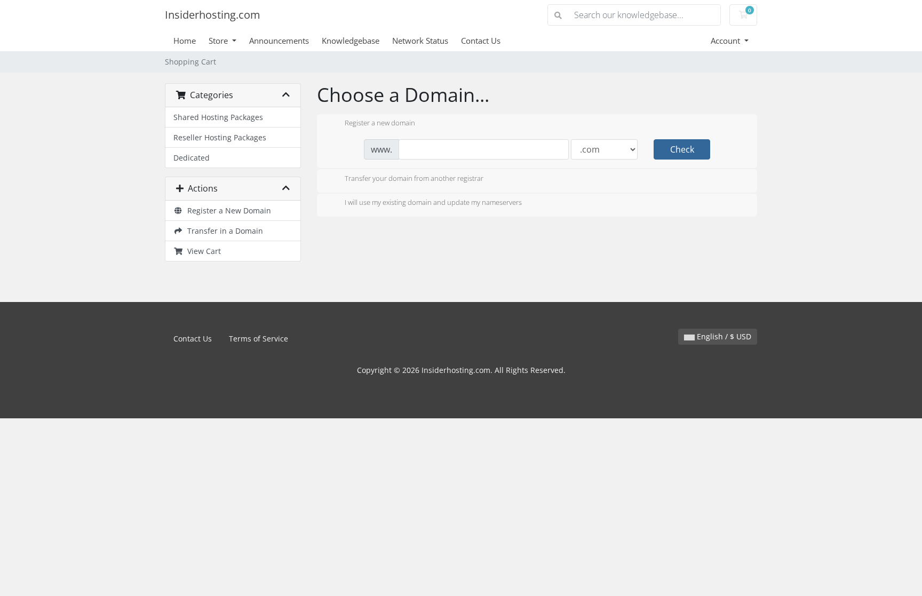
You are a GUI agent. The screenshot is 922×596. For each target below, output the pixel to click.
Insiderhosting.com (212, 14)
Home (184, 40)
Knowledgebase (350, 40)
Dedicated (191, 158)
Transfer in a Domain (223, 231)
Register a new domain (380, 123)
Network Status (420, 40)
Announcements (279, 40)
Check (682, 149)
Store (219, 40)
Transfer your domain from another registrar (414, 178)
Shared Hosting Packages (218, 117)
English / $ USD (723, 336)
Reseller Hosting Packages (219, 137)
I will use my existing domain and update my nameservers (433, 203)
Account (726, 40)
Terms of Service (258, 338)
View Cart (202, 251)
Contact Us (480, 40)
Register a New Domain (227, 210)
